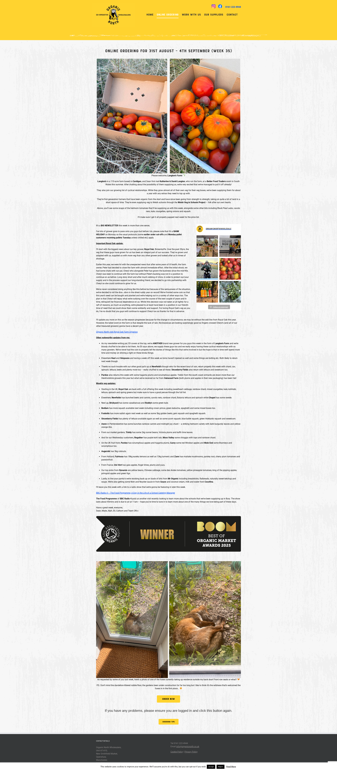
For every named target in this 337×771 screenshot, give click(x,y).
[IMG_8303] (205, 619)
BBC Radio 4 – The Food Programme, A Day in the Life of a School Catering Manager (135, 493)
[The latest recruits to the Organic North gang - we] (230, 246)
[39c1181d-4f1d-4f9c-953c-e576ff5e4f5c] (205, 116)
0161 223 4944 (233, 7)
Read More (231, 766)
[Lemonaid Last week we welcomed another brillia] (207, 292)
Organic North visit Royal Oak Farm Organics (117, 332)
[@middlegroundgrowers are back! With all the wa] (230, 292)
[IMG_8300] (132, 619)
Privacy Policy (191, 751)
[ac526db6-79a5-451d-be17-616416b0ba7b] (132, 116)
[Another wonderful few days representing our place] (207, 269)
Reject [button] (220, 767)
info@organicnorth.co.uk (187, 746)
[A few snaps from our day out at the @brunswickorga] (207, 246)
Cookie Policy (176, 751)
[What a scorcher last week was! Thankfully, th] (230, 269)
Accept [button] (211, 767)
